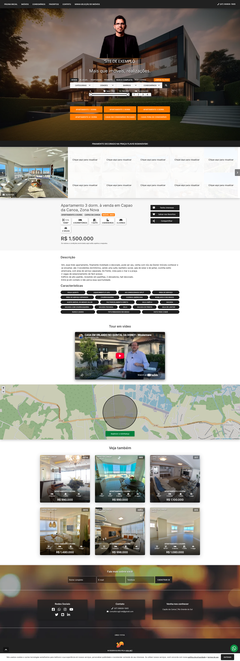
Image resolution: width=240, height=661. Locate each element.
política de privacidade (197, 657)
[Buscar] (166, 85)
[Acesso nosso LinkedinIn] (68, 614)
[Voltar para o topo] (6, 649)
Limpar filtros (162, 80)
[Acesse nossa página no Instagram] (65, 609)
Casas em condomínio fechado (120, 117)
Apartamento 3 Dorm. (153, 109)
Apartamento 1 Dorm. (86, 109)
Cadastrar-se (163, 580)
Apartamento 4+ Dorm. (86, 117)
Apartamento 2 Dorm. (120, 109)
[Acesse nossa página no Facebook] (53, 609)
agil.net (129, 650)
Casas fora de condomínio (153, 117)
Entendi (227, 657)
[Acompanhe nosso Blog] (62, 614)
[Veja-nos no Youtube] (71, 609)
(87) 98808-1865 (228, 4)
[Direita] (237, 172)
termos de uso (213, 657)
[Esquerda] (2, 172)
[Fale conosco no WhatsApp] (59, 609)
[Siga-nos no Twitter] (56, 614)
